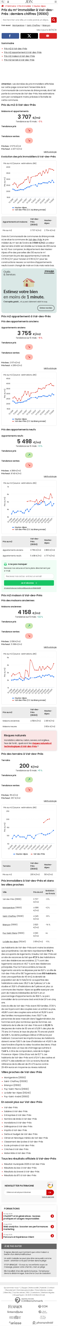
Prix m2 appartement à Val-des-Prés (23, 52)
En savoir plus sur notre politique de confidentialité (22, 588)
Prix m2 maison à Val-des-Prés (19, 56)
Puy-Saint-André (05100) (16, 1096)
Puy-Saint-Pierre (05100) (16, 1089)
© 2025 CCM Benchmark (35, 1295)
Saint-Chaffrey (33, 25)
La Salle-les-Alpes (10, 942)
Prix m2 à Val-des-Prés (15, 48)
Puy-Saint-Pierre (10, 933)
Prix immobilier (24, 6)
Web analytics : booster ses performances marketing (25, 1227)
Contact (51, 1288)
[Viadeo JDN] (43, 1317)
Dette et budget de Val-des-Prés (20, 1134)
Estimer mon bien (46, 308)
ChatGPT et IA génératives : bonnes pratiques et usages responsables (21, 1216)
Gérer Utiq (7, 1292)
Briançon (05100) (12, 1085)
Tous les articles (19, 1292)
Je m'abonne (27, 583)
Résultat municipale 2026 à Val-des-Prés (24, 1164)
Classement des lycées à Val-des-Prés (23, 1142)
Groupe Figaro (18, 1295)
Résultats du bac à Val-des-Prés (20, 1168)
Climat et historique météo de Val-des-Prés (26, 1138)
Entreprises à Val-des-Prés (17, 1115)
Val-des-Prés (35, 239)
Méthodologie (50, 152)
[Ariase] (15, 1322)
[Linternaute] (15, 1312)
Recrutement (11, 1290)
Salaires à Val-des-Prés (16, 1111)
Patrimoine (11, 6)
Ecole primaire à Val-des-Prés (19, 1145)
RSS (28, 1292)
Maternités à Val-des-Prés (17, 1153)
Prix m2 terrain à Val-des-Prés (19, 60)
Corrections (35, 1292)
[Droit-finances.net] (43, 1312)
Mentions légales (47, 1292)
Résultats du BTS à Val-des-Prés (20, 1175)
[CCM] (43, 1306)
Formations (12, 1208)
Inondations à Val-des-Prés (18, 1123)
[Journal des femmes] (15, 1306)
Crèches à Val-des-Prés (16, 1149)
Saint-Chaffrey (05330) (16, 1081)
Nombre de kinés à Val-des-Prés (20, 1119)
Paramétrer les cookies (43, 1290)
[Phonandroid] (43, 1323)
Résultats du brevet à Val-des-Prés (21, 1171)
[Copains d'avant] (15, 1317)
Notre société (34, 1288)
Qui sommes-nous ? (12, 1288)
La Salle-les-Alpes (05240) (17, 1093)
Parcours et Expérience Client (18, 1236)
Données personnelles (25, 1290)
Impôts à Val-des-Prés (15, 1130)
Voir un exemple (48, 1197)
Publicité (43, 1288)
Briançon (46, 25)
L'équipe (24, 1288)
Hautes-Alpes (40, 6)
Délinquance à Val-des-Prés (18, 1126)
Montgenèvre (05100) (15, 1077)
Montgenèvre (18, 25)
